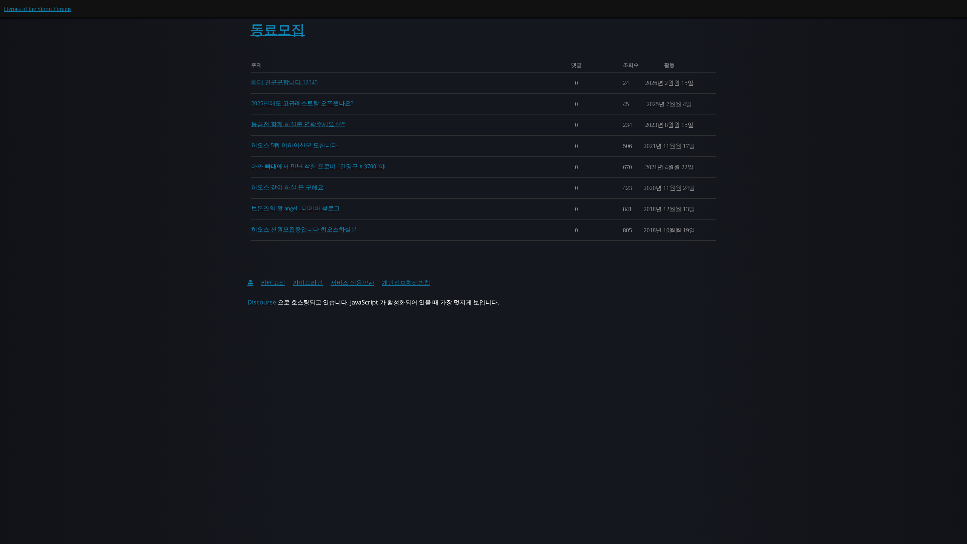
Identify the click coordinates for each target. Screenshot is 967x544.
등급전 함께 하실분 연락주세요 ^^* (298, 124)
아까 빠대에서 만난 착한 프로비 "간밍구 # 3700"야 (318, 166)
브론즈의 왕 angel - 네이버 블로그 (295, 208)
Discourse (261, 302)
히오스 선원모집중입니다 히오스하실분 (304, 229)
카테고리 (273, 282)
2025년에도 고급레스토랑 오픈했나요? (302, 103)
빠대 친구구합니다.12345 (284, 82)
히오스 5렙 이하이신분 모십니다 (294, 145)
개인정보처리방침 (406, 282)
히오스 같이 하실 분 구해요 (287, 187)
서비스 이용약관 (352, 282)
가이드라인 (308, 282)
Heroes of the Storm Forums (37, 9)
